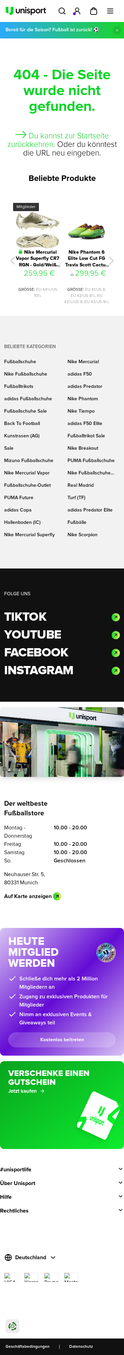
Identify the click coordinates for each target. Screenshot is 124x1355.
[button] (12, 261)
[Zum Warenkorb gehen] (93, 11)
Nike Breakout (83, 448)
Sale (8, 448)
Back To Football (22, 423)
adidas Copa (18, 510)
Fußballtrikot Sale (86, 436)
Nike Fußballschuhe (25, 374)
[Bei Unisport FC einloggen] (77, 11)
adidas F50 (80, 374)
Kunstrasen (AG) (22, 436)
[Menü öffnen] (110, 11)
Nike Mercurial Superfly (29, 534)
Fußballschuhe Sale (25, 411)
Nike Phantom (83, 399)
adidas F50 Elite (85, 423)
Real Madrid (81, 485)
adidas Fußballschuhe (28, 399)
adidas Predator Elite (90, 510)
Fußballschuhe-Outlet (27, 485)
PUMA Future (18, 497)
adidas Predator (85, 386)
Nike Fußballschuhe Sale (89, 473)
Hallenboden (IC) (22, 522)
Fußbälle (77, 522)
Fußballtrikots (18, 386)
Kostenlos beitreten (62, 1039)
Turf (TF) (76, 497)
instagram (38, 671)
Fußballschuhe (20, 361)
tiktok (25, 617)
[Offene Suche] (62, 11)
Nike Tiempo (81, 411)
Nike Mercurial (83, 361)
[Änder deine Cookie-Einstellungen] (12, 1326)
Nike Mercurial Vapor (27, 473)
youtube (32, 635)
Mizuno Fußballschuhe (28, 460)
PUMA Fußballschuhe (91, 460)
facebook (36, 653)
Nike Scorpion (82, 534)
